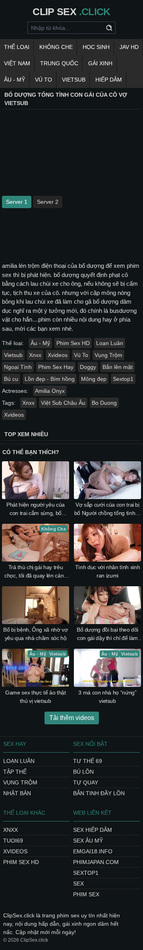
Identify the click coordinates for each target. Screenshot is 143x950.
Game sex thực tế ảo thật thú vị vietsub (35, 696)
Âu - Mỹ (14, 79)
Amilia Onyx (50, 391)
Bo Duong (104, 403)
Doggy (88, 367)
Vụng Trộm (108, 355)
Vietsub (73, 79)
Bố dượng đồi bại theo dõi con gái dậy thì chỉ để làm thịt (107, 634)
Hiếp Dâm (108, 79)
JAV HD (129, 47)
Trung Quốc (59, 63)
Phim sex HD (21, 862)
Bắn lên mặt (117, 367)
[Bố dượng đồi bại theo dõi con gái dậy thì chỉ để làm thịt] (107, 605)
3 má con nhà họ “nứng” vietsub (107, 696)
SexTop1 (86, 873)
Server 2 (47, 202)
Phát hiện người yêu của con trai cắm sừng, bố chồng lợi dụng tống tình (35, 509)
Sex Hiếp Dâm (92, 830)
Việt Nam (17, 63)
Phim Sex (86, 894)
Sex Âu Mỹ (88, 840)
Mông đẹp (93, 379)
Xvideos (58, 355)
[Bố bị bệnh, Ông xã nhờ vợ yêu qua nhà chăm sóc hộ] (35, 605)
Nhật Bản (17, 793)
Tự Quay (85, 782)
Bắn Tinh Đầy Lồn (99, 793)
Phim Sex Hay (55, 367)
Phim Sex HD (73, 343)
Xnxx (35, 355)
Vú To (43, 79)
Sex (78, 883)
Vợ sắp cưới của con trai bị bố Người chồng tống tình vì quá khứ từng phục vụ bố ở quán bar (107, 509)
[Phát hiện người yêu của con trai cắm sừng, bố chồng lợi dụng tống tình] (35, 480)
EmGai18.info (92, 851)
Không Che (56, 47)
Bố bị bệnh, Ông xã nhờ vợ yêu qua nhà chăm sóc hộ (35, 633)
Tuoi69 (13, 840)
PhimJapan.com (96, 862)
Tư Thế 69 (87, 761)
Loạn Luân (109, 343)
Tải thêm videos (71, 717)
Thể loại (16, 47)
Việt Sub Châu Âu (63, 403)
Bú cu (11, 379)
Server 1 (16, 202)
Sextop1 (123, 379)
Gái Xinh (100, 63)
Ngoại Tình (18, 367)
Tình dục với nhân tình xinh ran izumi (107, 571)
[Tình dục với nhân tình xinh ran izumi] (107, 543)
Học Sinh (96, 47)
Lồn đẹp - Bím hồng (50, 379)
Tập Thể (15, 772)
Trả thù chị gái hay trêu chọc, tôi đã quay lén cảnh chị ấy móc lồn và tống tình (36, 572)
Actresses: (15, 391)
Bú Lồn (83, 772)
